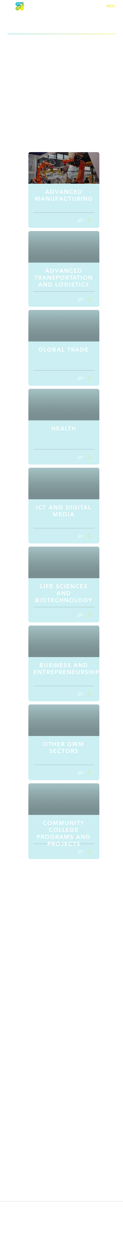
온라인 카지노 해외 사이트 (61, 1104)
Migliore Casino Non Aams (62, 882)
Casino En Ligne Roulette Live (62, 1047)
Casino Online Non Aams (61, 938)
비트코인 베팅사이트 (61, 1040)
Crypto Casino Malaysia (61, 1130)
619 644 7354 (61, 1206)
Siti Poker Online (61, 1136)
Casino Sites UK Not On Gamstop (61, 945)
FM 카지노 (61, 1033)
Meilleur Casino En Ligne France (61, 1091)
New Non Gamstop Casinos (61, 913)
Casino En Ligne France (61, 983)
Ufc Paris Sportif (62, 1027)
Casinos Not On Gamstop (61, 907)
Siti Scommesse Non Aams (61, 989)
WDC (110, 6)
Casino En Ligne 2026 (61, 1060)
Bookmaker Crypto (61, 1053)
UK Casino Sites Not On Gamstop (61, 901)
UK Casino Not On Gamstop (61, 920)
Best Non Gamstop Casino (61, 951)
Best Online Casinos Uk (61, 926)
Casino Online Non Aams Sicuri (61, 1079)
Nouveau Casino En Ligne (61, 1117)
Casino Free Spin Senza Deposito (61, 1098)
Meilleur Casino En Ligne (61, 964)
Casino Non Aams (61, 970)
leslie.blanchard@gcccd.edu (61, 1217)
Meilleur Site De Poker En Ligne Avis (61, 1002)
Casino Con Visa (61, 995)
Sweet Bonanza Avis (62, 1021)
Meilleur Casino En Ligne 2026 (61, 1123)
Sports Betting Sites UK (61, 888)
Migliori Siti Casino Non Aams (61, 932)
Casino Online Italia (61, 1072)
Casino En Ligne (61, 1008)
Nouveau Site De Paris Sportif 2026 (61, 1066)
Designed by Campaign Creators (61, 1249)
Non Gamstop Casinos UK (61, 894)
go (80, 220)
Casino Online (61, 976)
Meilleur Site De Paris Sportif (61, 1014)
